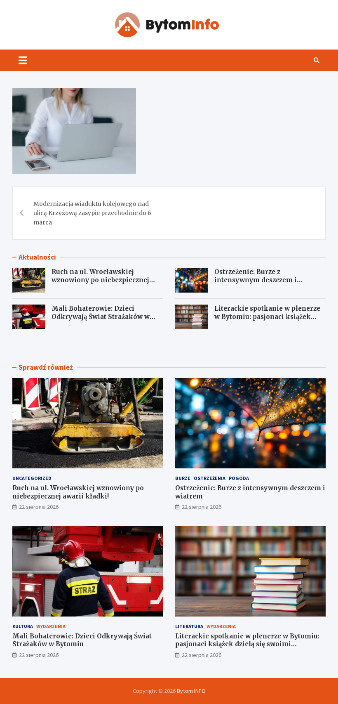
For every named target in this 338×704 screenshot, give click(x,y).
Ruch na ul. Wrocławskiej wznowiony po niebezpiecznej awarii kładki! (100, 280)
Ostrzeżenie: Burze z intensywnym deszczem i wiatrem (255, 280)
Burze (182, 478)
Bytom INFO (191, 691)
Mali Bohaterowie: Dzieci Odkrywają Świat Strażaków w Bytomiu (101, 316)
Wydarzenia (51, 626)
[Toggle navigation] (22, 60)
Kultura (22, 626)
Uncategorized (32, 478)
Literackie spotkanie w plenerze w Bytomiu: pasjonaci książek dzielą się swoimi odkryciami (267, 316)
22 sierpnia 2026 (39, 506)
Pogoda (239, 478)
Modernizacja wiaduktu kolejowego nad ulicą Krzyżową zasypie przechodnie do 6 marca (92, 213)
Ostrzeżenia (209, 478)
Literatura (189, 626)
